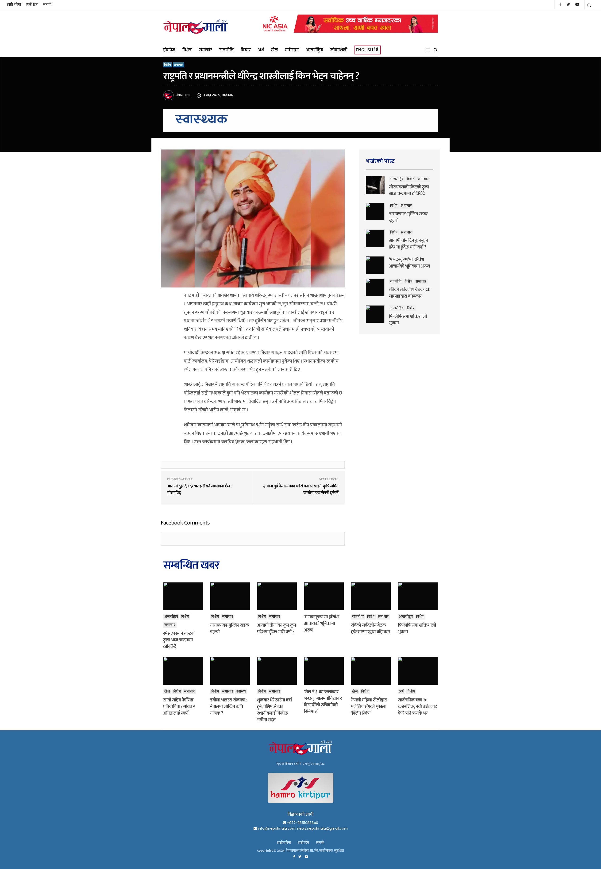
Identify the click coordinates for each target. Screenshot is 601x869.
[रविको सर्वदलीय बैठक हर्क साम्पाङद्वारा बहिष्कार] (375, 287)
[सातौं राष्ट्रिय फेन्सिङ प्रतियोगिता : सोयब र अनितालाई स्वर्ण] (183, 671)
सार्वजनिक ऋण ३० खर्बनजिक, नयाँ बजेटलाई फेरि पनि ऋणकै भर (417, 706)
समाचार (205, 50)
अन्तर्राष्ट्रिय (314, 50)
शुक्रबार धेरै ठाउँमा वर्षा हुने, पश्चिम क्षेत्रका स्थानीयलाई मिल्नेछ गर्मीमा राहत (274, 710)
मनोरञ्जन (292, 50)
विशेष (187, 50)
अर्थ (261, 50)
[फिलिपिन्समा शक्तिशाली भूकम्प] (375, 314)
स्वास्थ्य (241, 691)
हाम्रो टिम (32, 5)
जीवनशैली (338, 50)
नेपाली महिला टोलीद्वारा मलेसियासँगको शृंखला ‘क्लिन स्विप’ (369, 706)
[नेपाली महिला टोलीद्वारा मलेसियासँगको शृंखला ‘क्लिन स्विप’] (371, 671)
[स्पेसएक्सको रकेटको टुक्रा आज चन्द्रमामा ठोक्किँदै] (375, 185)
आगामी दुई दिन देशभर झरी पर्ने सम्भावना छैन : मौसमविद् (199, 489)
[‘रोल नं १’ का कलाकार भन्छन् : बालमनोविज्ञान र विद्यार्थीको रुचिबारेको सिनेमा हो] (324, 671)
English (365, 50)
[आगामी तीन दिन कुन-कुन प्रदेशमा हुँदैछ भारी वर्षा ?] (375, 238)
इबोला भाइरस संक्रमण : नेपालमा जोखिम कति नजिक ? (228, 706)
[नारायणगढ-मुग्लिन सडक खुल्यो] (375, 211)
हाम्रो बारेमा (14, 5)
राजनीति (226, 50)
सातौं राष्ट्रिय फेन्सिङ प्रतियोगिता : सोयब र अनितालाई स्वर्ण (179, 706)
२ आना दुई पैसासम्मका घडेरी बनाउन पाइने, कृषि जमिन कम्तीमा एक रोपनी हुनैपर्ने (300, 489)
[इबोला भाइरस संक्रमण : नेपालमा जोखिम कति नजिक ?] (230, 671)
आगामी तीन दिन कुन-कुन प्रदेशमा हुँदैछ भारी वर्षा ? (408, 244)
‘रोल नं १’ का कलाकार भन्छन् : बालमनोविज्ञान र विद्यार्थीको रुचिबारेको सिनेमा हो (323, 702)
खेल (274, 50)
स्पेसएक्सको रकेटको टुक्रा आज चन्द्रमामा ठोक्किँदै (409, 190)
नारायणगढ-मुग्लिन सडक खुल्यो (408, 217)
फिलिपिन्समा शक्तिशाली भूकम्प (408, 319)
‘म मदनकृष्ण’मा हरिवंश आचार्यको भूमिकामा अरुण (409, 263)
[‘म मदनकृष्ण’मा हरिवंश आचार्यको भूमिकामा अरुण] (375, 265)
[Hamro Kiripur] (300, 791)
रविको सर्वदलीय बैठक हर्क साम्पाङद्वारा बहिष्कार (409, 293)
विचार (246, 50)
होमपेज (169, 50)
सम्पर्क (47, 5)
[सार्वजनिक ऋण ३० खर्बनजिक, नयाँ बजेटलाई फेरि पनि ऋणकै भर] (418, 671)
